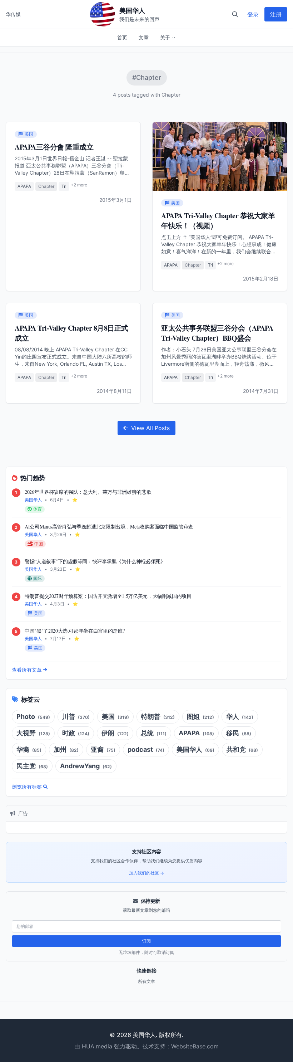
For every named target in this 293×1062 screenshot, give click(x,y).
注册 (276, 14)
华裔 (28, 749)
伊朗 (115, 733)
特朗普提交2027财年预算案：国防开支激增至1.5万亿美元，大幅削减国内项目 (108, 596)
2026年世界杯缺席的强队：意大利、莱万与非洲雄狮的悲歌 (88, 491)
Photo (33, 716)
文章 (144, 37)
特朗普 (158, 716)
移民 (238, 733)
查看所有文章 (27, 670)
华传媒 (13, 14)
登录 (253, 14)
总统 (154, 733)
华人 (239, 716)
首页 (122, 37)
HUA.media (97, 1046)
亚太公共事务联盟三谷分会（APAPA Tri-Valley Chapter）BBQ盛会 (217, 333)
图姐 (200, 716)
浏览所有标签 (27, 787)
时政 (75, 733)
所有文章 (146, 981)
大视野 (33, 733)
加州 (66, 749)
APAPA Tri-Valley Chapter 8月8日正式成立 (71, 333)
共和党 (242, 749)
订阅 (146, 941)
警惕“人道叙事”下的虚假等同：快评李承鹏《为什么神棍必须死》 (95, 561)
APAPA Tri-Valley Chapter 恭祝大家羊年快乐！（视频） (218, 220)
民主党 (32, 766)
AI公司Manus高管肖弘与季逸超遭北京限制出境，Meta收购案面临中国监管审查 (109, 526)
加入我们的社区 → (146, 873)
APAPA (24, 186)
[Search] (235, 14)
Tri (63, 186)
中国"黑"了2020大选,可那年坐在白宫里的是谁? (74, 630)
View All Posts (150, 428)
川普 (76, 716)
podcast (146, 749)
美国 (115, 716)
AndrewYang (86, 766)
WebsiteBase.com (195, 1046)
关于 (165, 37)
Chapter (46, 186)
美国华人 (195, 749)
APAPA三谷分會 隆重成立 (54, 147)
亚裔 (103, 749)
